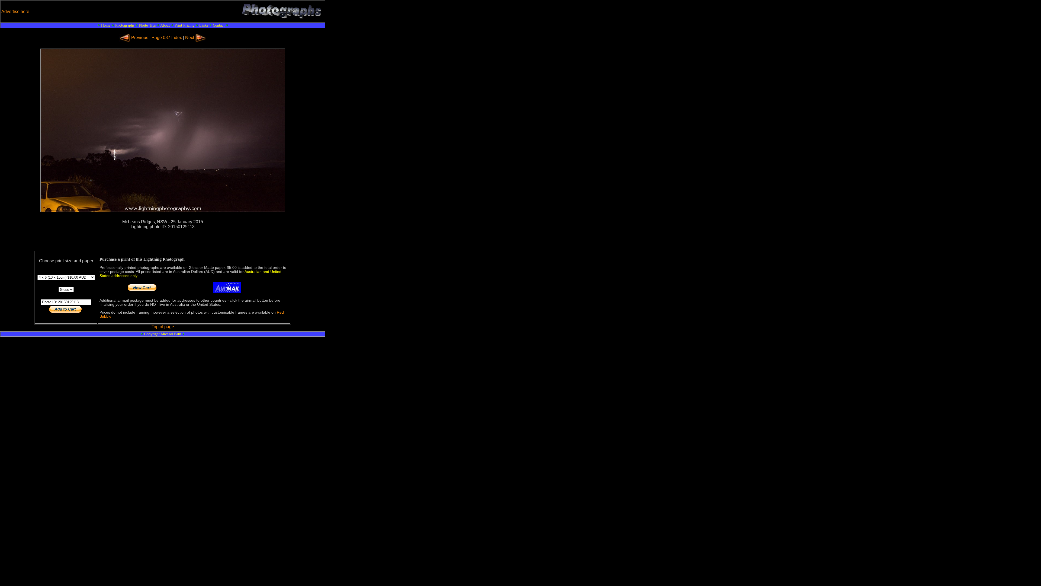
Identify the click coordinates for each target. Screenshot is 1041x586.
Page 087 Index (167, 37)
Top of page (163, 326)
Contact (218, 25)
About (165, 25)
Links (203, 25)
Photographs (124, 25)
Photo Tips (147, 25)
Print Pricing (184, 25)
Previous (139, 37)
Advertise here (15, 11)
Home (105, 25)
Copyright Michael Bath (162, 334)
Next (189, 37)
